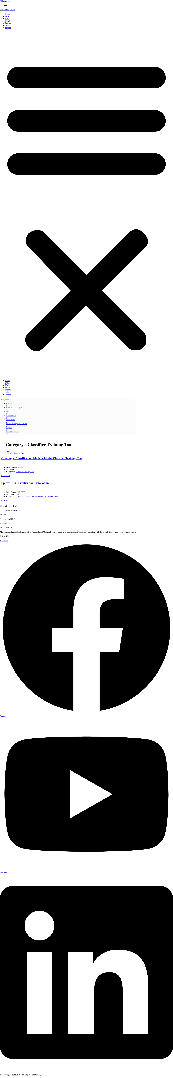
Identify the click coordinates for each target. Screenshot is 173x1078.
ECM (7, 16)
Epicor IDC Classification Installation (25, 483)
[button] (86, 204)
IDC (7, 18)
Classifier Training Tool (25, 472)
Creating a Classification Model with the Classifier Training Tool (41, 458)
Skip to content (6, 1)
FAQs (7, 21)
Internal (8, 23)
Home (7, 14)
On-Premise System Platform (46, 496)
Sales (7, 25)
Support (8, 28)
